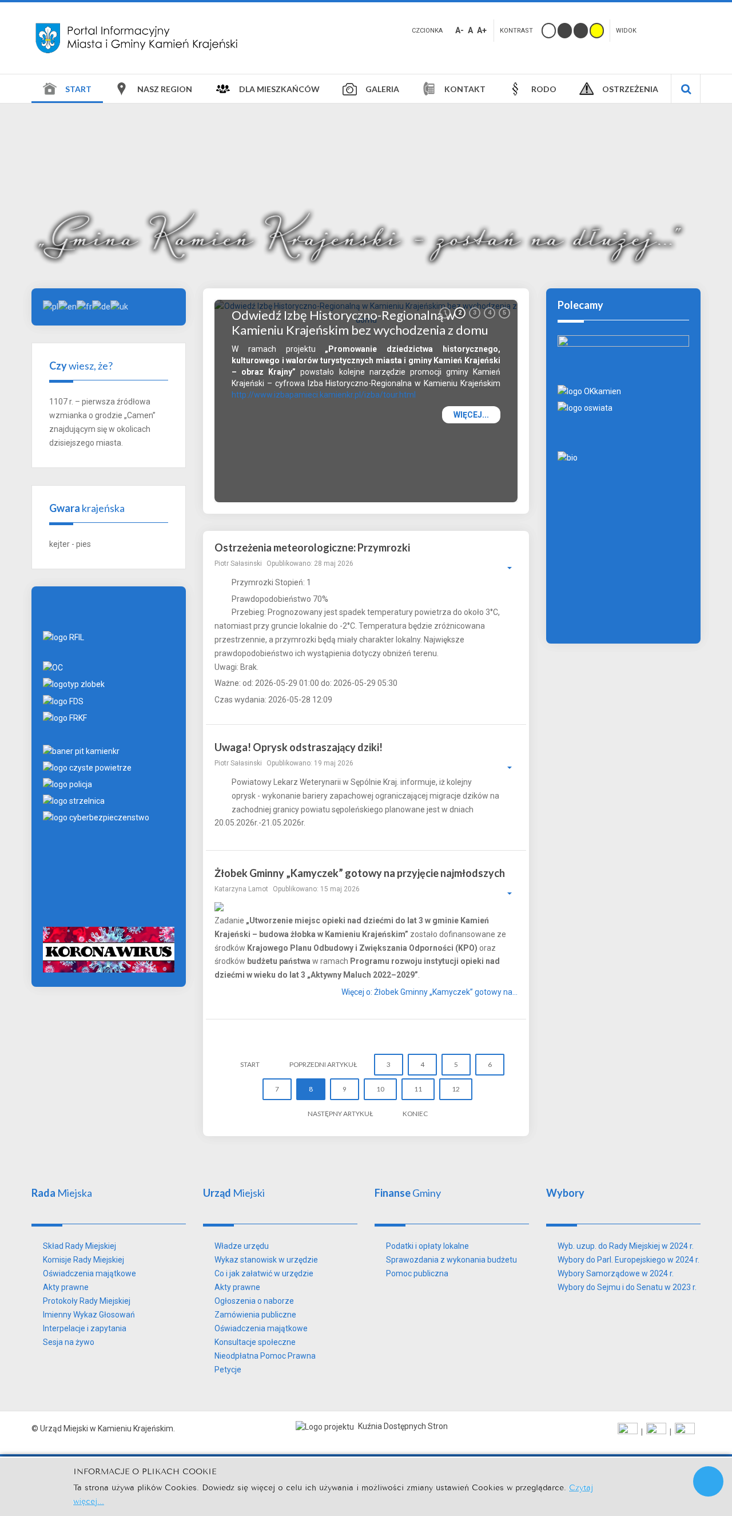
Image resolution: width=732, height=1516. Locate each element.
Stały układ (656, 29)
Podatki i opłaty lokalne (427, 1246)
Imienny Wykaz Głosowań (89, 1314)
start (250, 1064)
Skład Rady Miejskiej (79, 1246)
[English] (67, 306)
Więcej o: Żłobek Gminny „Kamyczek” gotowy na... (429, 992)
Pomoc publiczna (417, 1273)
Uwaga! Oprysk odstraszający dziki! (298, 747)
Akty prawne (66, 1287)
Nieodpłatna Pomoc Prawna (265, 1355)
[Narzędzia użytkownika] (504, 568)
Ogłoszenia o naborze (254, 1300)
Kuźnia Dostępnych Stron (402, 1426)
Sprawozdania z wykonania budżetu (451, 1259)
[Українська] (119, 306)
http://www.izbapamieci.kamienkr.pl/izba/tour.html (324, 394)
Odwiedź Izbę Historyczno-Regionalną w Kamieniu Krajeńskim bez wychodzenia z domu (360, 322)
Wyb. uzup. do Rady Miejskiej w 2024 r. (626, 1246)
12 (456, 1089)
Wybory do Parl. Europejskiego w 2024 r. (628, 1259)
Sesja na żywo (68, 1342)
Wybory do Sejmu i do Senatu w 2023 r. (627, 1287)
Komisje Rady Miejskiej (83, 1259)
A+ (482, 30)
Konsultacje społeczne (255, 1342)
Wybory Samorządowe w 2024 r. (616, 1273)
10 (380, 1089)
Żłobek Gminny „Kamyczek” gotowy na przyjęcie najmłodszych (359, 873)
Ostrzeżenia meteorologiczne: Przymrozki (312, 547)
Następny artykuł (340, 1113)
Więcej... (471, 414)
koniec (415, 1113)
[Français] (84, 306)
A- (459, 30)
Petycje (227, 1369)
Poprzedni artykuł (323, 1064)
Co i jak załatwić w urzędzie (263, 1273)
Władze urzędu (241, 1246)
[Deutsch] (101, 306)
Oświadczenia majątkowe (89, 1273)
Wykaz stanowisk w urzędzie (266, 1259)
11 (418, 1089)
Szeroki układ (674, 29)
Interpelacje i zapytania (84, 1328)
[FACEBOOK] (628, 1431)
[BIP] (685, 1431)
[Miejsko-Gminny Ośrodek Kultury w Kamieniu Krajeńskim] (589, 390)
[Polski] (50, 306)
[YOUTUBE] (656, 1431)
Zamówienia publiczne (255, 1314)
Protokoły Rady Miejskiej (86, 1300)
